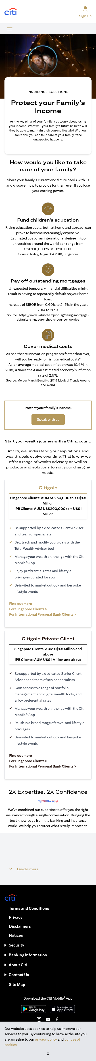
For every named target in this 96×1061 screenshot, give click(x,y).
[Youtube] (48, 1019)
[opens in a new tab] (10, 12)
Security (16, 945)
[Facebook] (57, 1019)
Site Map (17, 984)
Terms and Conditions (29, 908)
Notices (16, 935)
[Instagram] (39, 1019)
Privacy (15, 917)
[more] (10, 28)
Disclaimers (20, 926)
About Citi (18, 964)
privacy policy (46, 1039)
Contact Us (19, 974)
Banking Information (28, 955)
